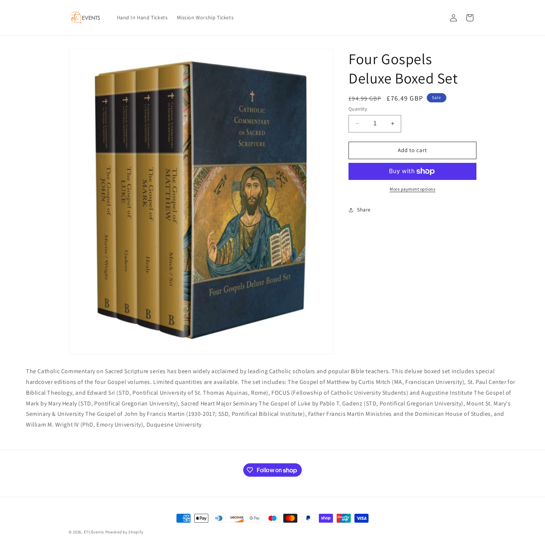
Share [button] (364, 209)
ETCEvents (94, 532)
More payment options (412, 189)
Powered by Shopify (124, 532)
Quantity (358, 109)
